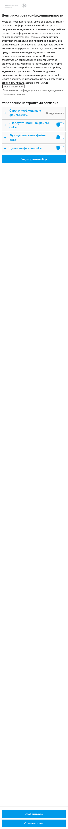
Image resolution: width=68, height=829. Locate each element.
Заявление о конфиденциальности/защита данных (33, 90)
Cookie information (13, 86)
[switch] (60, 125)
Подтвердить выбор (33, 158)
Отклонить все (33, 823)
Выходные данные (14, 94)
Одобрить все (34, 813)
